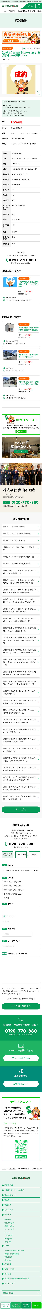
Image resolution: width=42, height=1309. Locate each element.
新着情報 (7, 1264)
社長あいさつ (9, 1223)
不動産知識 (8, 1257)
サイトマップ (9, 1283)
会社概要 (7, 1219)
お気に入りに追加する (33, 48)
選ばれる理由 (9, 1226)
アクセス (7, 1232)
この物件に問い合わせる (16, 1305)
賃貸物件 (7, 1205)
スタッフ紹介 (9, 1229)
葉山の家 (7, 1260)
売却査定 (7, 1274)
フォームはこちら (21, 1058)
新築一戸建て (7, 48)
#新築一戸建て (6, 59)
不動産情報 (12, 11)
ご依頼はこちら (21, 1084)
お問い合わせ (9, 1269)
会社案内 (7, 1214)
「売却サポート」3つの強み (14, 1190)
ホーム (4, 11)
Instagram (8, 1239)
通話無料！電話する (26, 1305)
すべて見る (21, 809)
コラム (7, 1245)
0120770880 (22, 502)
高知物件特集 (8, 1293)
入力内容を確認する (21, 1006)
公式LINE (7, 1242)
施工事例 (7, 1200)
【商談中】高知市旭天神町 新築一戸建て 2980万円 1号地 (28, 284)
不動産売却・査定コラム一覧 (14, 1250)
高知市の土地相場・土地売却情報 (16, 1279)
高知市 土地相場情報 (11, 1254)
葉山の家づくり (10, 1195)
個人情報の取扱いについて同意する (22, 999)
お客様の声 (8, 1210)
